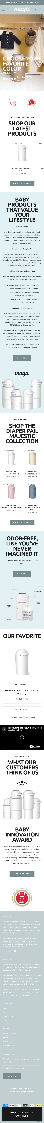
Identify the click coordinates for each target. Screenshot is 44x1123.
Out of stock (22, 709)
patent (5, 1038)
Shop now (22, 574)
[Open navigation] (3, 10)
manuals (6, 1042)
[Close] (39, 1110)
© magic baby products (22, 1088)
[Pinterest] (15, 951)
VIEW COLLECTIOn (22, 522)
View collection (22, 183)
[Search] (36, 10)
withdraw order (9, 1046)
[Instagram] (9, 951)
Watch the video (22, 874)
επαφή (5, 1008)
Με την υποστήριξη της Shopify (22, 1091)
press (5, 1020)
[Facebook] (4, 951)
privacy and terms (9, 1034)
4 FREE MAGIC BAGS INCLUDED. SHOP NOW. (22, 2)
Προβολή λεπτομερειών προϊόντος (22, 717)
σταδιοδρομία (8, 1016)
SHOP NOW (22, 358)
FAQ (4, 1012)
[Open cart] (41, 10)
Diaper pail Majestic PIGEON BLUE (33, 507)
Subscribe (11, 1076)
